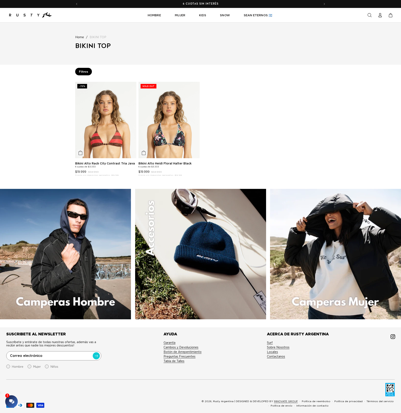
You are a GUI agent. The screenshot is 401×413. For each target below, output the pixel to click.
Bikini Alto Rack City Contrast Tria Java (105, 163)
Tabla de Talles (174, 361)
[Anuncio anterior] (76, 4)
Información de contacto (312, 405)
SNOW (225, 15)
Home (79, 37)
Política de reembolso (316, 401)
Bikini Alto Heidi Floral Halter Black (165, 163)
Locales (272, 352)
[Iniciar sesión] (380, 15)
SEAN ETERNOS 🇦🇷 (258, 15)
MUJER (180, 15)
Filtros (83, 71)
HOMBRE (154, 15)
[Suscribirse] (96, 355)
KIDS (202, 15)
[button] (370, 15)
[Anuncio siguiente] (324, 4)
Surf (270, 342)
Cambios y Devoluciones (181, 347)
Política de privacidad (348, 401)
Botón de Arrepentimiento (183, 352)
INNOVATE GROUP (286, 401)
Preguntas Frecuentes (179, 356)
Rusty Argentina (223, 401)
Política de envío (281, 405)
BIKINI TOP (98, 37)
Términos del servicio (380, 401)
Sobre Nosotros (278, 347)
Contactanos (276, 356)
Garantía (169, 342)
